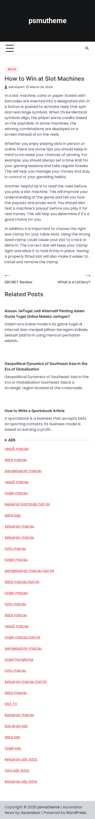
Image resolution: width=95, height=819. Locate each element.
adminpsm (16, 87)
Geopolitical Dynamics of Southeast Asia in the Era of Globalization (46, 366)
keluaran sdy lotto (21, 781)
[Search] (86, 48)
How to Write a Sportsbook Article (35, 410)
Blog (12, 69)
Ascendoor (31, 812)
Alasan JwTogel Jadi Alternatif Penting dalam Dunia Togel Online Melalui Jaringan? (44, 314)
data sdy (12, 737)
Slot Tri (11, 703)
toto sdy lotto (17, 770)
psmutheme (48, 20)
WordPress (76, 812)
